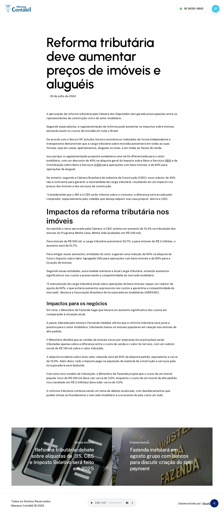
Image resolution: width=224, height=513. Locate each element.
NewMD (207, 503)
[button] (215, 9)
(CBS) (98, 165)
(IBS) (168, 160)
